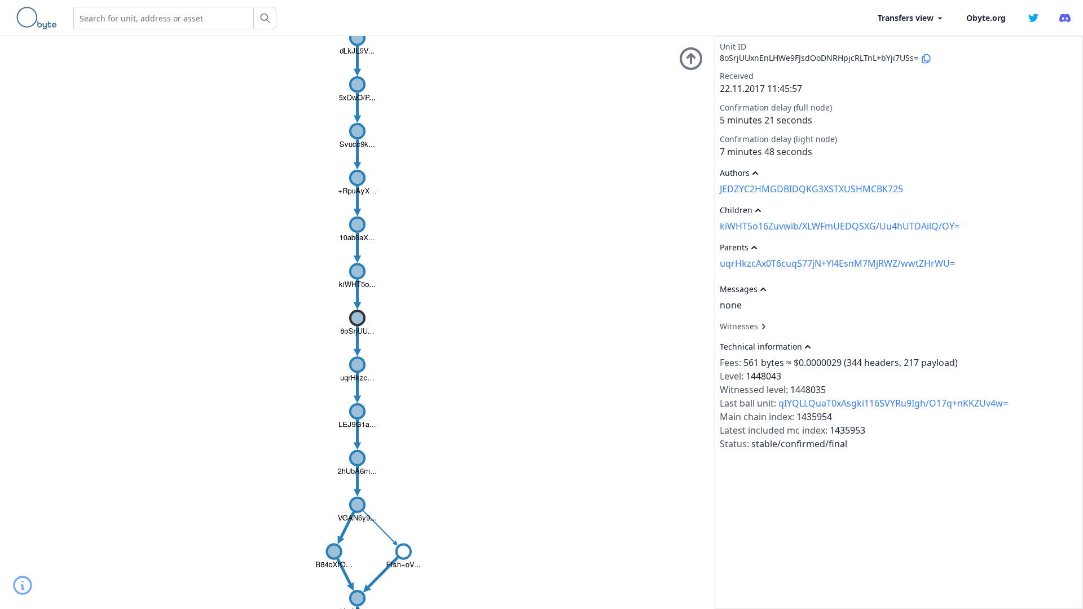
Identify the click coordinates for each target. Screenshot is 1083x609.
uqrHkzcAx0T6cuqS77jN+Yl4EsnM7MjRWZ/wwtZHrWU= (837, 263)
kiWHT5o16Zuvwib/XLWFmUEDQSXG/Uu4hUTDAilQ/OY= (839, 226)
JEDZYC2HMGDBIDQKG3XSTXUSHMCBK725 (811, 189)
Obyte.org (986, 17)
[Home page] (39, 18)
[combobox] (163, 18)
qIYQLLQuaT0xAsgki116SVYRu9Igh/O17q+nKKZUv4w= (893, 403)
